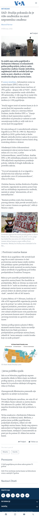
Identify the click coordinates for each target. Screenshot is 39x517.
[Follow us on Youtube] (18, 495)
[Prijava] (27, 495)
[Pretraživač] (33, 514)
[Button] (34, 33)
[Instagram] (15, 514)
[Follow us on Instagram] (13, 495)
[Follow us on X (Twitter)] (8, 495)
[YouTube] (24, 514)
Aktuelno (5, 9)
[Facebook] (6, 514)
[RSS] (22, 495)
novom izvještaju (9, 82)
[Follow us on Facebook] (3, 495)
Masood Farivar (6, 25)
